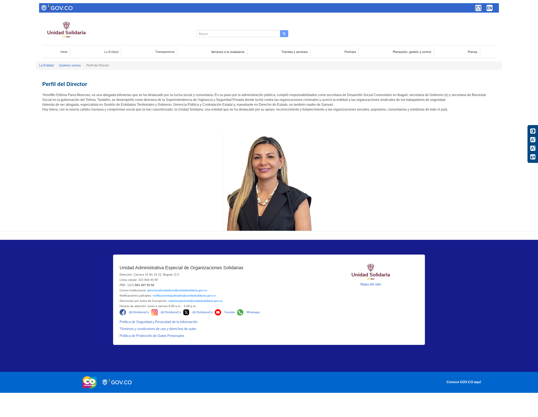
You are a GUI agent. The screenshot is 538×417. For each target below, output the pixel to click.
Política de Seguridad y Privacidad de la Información (159, 322)
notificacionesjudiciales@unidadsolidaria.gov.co (184, 295)
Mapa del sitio (370, 284)
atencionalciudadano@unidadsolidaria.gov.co (177, 290)
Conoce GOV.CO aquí (464, 382)
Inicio (64, 51)
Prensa (472, 52)
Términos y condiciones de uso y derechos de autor (158, 329)
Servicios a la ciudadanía (227, 52)
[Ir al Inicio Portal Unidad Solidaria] (370, 271)
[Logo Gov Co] (57, 7)
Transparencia (164, 51)
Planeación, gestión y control (412, 52)
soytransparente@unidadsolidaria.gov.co (195, 300)
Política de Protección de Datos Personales (152, 336)
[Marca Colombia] (90, 382)
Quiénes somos (70, 65)
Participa (350, 51)
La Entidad (111, 52)
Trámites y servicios (294, 52)
